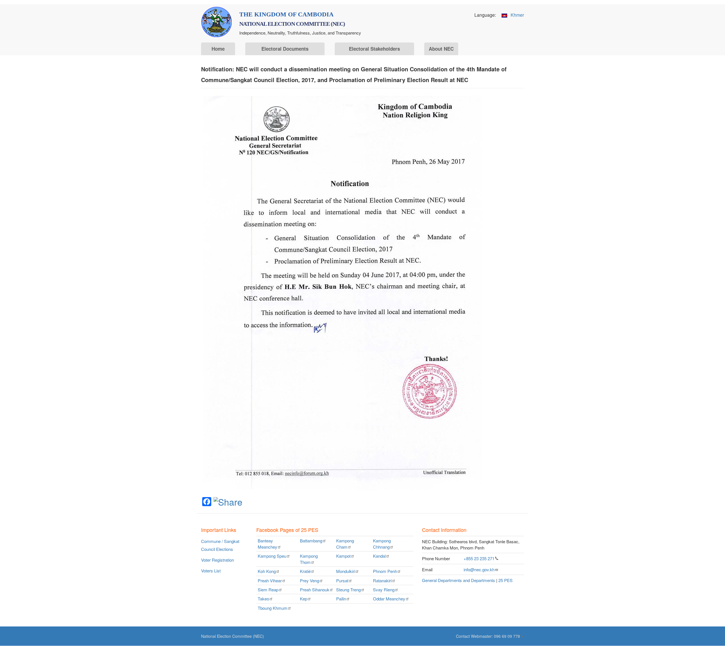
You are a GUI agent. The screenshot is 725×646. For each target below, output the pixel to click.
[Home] (216, 22)
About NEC (441, 48)
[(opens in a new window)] (228, 501)
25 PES (505, 580)
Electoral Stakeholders (374, 48)
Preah (270, 580)
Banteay (267, 543)
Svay (384, 589)
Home (218, 48)
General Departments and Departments (458, 580)
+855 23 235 (479, 558)
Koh (267, 571)
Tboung (272, 608)
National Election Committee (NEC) (232, 636)
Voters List (211, 571)
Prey (309, 580)
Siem (268, 589)
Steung (348, 589)
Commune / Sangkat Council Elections (220, 545)
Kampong (345, 543)
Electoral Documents (284, 48)
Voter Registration (217, 560)
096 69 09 (507, 636)
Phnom (385, 571)
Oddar (389, 599)
